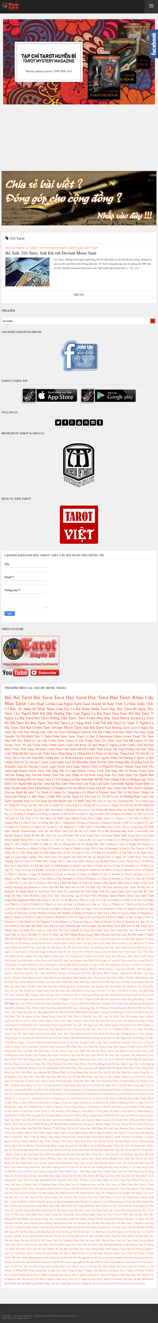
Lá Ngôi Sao (100, 865)
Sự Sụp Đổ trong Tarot (16, 1171)
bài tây (72, 1257)
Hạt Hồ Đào (110, 1072)
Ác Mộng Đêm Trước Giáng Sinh (30, 1270)
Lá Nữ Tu (126, 822)
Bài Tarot (43, 697)
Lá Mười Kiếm (35, 1106)
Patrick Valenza (12, 1141)
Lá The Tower (40, 1111)
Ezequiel (84, 1042)
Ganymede (33, 1046)
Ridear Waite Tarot (22, 1158)
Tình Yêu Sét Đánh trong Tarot (60, 1244)
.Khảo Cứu (142, 697)
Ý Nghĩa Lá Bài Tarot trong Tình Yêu (24, 1279)
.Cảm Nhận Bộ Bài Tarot (19, 753)
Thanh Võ (52, 1188)
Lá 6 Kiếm (79, 904)
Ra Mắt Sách (59, 1154)
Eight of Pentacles (29, 951)
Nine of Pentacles (13, 1137)
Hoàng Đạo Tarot (55, 1068)
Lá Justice (55, 792)
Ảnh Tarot (55, 1283)
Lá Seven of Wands (87, 874)
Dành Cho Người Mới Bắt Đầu (133, 809)
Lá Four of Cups (144, 908)
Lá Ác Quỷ (38, 818)
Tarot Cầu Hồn (28, 986)
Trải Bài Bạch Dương (41, 1223)
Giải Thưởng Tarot (88, 956)
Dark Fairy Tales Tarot (63, 1033)
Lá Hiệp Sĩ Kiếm (29, 844)
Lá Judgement (67, 822)
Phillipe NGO (133, 977)
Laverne (8, 1089)
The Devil (76, 1188)
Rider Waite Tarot (95, 709)
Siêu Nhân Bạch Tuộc (27, 1163)
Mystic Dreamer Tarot (15, 977)
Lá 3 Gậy (101, 900)
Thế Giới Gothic (82, 1210)
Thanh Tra (41, 1188)
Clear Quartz (11, 1025)
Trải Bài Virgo (12, 1240)
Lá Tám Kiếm (86, 1111)
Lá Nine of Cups (117, 913)
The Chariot (64, 1188)
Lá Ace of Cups (93, 839)
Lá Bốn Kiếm (26, 1102)
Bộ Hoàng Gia (26, 943)
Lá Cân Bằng (16, 813)
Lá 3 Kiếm (113, 900)
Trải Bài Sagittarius (117, 1231)
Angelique (95, 1003)
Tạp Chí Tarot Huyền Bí (45, 1249)
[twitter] (58, 422)
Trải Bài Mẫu (23, 995)
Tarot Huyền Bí (94, 704)
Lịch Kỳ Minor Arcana (81, 788)
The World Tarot (131, 1197)
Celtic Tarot (66, 1021)
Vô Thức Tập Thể (59, 934)
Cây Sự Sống (97, 947)
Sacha (98, 1158)
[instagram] (93, 422)
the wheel (103, 1266)
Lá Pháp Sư (99, 753)
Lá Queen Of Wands (121, 813)
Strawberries (66, 1163)
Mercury (134, 1120)
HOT (94, 895)
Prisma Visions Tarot (128, 766)
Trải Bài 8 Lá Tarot (134, 1219)
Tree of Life (78, 887)
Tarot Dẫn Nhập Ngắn (49, 1176)
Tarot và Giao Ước (47, 930)
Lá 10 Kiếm (127, 865)
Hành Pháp (122, 1068)
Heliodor (120, 1059)
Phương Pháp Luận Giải (138, 796)
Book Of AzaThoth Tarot (42, 891)
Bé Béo (36, 835)
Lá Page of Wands (71, 848)
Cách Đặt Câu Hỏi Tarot (48, 947)
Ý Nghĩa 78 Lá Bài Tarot (126, 857)
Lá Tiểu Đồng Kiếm (28, 852)
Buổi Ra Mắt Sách (76, 939)
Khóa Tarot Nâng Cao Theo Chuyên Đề (34, 1085)
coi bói (97, 1257)
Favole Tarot (70, 951)
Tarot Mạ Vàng (65, 1180)
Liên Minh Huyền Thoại (56, 1089)
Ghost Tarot (130, 951)
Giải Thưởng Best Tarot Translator (51, 1055)
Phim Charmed (53, 1141)
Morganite (89, 1124)
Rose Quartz (81, 1158)
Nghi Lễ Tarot (12, 857)
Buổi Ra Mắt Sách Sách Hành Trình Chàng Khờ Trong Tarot (81, 1012)
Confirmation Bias (28, 1025)
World (7, 1257)
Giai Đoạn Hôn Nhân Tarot (69, 1046)
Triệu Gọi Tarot (104, 1214)
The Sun (128, 930)
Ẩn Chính (118, 775)
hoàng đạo (148, 1257)
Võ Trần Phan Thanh (22, 1253)
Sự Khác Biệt (143, 982)
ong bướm (115, 1262)
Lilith (29, 1089)
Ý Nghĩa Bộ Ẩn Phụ (27, 1275)
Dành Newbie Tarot (101, 762)
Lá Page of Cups (85, 813)
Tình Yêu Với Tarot (87, 1244)
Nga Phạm (66, 977)
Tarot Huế (115, 1176)
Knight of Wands (70, 865)
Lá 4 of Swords (124, 1094)
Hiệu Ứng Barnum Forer (54, 1064)
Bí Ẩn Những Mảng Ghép (47, 1016)
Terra (25, 1188)
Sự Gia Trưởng (96, 1167)
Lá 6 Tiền (91, 904)
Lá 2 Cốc (55, 839)
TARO (68, 1171)
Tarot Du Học (30, 1176)
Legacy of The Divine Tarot (82, 740)
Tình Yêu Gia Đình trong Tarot (27, 1244)
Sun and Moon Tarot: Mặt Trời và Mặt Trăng (122, 925)
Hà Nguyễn (101, 1068)
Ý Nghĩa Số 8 (108, 1279)
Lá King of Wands (48, 813)
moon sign (71, 1262)
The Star (8, 1197)
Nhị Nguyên (147, 1132)
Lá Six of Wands (115, 917)
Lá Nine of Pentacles (138, 913)
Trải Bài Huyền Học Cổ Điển (65, 801)
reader (140, 934)
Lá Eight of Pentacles (80, 1102)
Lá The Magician (64, 826)
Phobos (102, 1141)
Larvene (149, 1085)
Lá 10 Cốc (54, 900)
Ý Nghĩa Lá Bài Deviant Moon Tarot (57, 1275)
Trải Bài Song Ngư (23, 1236)
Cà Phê (145, 861)
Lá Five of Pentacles (102, 908)
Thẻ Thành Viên (27, 1210)
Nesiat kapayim (137, 1128)
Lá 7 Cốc (102, 904)
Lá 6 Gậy (67, 904)
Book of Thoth (22, 835)
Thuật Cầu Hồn (133, 1201)
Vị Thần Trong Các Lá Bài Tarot (85, 1253)
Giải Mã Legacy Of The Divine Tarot (53, 1051)
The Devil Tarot (90, 1188)
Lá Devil (145, 818)
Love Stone (136, 1089)
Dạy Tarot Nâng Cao (138, 1038)
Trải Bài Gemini (31, 1227)
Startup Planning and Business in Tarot (26, 887)
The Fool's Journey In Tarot (73, 930)
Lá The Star (26, 1111)
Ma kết (61, 1120)
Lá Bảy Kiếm (11, 1102)
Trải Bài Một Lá (27, 1231)
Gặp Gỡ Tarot (83, 895)
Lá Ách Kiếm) (126, 1111)
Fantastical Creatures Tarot (123, 1042)
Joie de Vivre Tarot (30, 1081)
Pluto (37, 1150)
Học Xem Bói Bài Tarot (131, 713)
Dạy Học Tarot (120, 709)
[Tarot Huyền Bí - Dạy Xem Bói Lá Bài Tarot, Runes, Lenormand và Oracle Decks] (10, 7)
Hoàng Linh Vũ (37, 1068)
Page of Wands (145, 1137)
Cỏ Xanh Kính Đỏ (71, 757)
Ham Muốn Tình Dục (15, 1059)
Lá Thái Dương (71, 1111)
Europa (62, 1042)
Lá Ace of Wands (76, 869)
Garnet (97, 951)
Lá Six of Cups (74, 917)
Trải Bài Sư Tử (61, 1236)
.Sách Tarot (130, 727)
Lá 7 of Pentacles (35, 1098)
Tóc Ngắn (9, 1249)
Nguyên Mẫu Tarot (118, 882)
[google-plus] (72, 422)
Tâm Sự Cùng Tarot (90, 1240)
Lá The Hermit (59, 921)
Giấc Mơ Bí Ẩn (99, 1055)
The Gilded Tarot (99, 930)
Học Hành (122, 1072)
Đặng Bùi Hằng (136, 999)
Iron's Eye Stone (145, 1076)
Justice (52, 1081)
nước (106, 1262)
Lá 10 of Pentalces (54, 1094)
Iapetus (103, 1076)
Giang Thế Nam (127, 1046)
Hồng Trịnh (93, 1076)
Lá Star (99, 848)
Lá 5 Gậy (78, 839)
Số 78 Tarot (82, 1167)
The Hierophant (46, 1193)
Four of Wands (85, 951)
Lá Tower (126, 878)
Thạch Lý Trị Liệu (35, 740)
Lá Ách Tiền (23, 925)
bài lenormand (129, 995)
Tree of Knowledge (85, 1214)
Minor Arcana (130, 718)
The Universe (66, 1197)
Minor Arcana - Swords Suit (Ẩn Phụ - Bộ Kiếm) (77, 973)
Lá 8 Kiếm (38, 869)
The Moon (143, 986)
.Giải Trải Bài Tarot (106, 723)
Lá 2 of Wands (89, 1094)
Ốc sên (91, 1283)
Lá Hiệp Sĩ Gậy (28, 822)
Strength (91, 925)
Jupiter (44, 1081)
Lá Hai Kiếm (108, 1102)
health (138, 1257)
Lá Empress (58, 788)
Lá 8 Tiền (148, 904)
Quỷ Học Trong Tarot (121, 753)
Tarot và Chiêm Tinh (24, 930)
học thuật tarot (45, 1262)
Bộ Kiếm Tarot (117, 1016)
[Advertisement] (79, 138)
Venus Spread (127, 1249)
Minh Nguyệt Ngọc (23, 1124)
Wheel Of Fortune (83, 995)
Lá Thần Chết (82, 826)
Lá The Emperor (40, 921)
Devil (52, 1038)
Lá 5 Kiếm (33, 904)
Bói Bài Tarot (18, 697)
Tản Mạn (64, 1249)
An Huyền (21, 891)
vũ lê (56, 999)
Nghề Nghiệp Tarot (32, 857)
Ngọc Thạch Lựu (97, 977)
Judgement (23, 900)
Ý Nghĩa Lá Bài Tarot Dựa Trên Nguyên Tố (131, 1275)
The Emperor (133, 1188)
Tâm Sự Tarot (109, 1240)
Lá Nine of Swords (15, 874)
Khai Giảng (73, 1081)
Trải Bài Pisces (99, 1231)
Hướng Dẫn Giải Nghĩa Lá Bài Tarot (82, 713)
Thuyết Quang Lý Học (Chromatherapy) (58, 1201)
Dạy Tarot (76, 697)
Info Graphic (114, 1076)
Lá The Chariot (135, 848)
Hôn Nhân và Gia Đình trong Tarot (40, 960)
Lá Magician (106, 766)
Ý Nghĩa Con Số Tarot (71, 999)
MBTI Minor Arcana (49, 969)
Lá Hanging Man (125, 1102)
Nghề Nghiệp (80, 977)
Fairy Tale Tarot (56, 895)
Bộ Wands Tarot (43, 943)
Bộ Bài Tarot (14, 723)
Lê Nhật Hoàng (142, 1111)
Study (76, 1163)
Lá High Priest (142, 1102)
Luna (145, 1089)
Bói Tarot (41, 718)
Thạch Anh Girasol (20, 1206)
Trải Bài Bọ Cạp (81, 1223)
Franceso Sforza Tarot (15, 1046)
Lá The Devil (22, 921)
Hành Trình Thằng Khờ (141, 1068)
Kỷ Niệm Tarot (109, 1085)
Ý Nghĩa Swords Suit (90, 1279)
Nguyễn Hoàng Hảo (107, 1132)
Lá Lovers (101, 805)
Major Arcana (122, 736)
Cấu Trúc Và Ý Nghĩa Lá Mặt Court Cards (120, 1029)
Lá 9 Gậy (50, 869)
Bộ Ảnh (85, 891)
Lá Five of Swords (121, 869)
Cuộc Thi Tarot (85, 1025)
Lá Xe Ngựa (140, 852)
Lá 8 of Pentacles (54, 1098)
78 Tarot (25, 861)
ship (127, 1262)
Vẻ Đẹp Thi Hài (59, 1253)
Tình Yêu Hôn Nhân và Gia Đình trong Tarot (81, 775)
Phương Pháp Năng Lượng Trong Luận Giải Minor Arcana (67, 1145)
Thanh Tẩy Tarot (114, 749)
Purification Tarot (81, 1150)
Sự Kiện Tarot (111, 1167)
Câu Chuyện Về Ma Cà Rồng (65, 1029)
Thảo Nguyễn (140, 1206)
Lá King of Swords (110, 822)
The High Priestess (65, 1193)
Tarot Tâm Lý (118, 792)
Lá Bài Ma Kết (123, 1098)
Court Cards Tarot (107, 943)
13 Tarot (149, 999)
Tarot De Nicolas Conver (32, 766)
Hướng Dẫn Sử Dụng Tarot (34, 779)
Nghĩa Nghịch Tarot (28, 1132)
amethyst (38, 1257)
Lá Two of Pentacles (123, 921)
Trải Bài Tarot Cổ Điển (82, 1236)
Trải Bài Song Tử (43, 1236)
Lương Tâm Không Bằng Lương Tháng (82, 1115)
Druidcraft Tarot (145, 947)
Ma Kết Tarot (35, 1120)
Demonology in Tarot (15, 1038)
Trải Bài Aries (22, 1223)
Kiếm (98, 1085)
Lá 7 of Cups (19, 1098)
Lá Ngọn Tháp (76, 1106)
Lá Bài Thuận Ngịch (143, 1098)
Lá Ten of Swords (131, 874)
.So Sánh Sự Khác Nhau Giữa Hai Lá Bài (49, 709)
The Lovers (116, 930)
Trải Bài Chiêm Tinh (34, 727)
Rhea (142, 1154)
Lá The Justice (11, 1111)
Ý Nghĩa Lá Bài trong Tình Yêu (61, 1279)
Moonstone (77, 1124)
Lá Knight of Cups (87, 965)
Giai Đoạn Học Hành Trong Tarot (101, 1046)
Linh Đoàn (86, 865)
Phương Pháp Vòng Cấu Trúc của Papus (119, 1145)
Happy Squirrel (70, 1059)
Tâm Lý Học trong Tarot (18, 809)
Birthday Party (23, 1008)
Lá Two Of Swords (143, 878)
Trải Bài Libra (119, 1227)
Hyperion (89, 1068)
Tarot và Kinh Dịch (80, 986)
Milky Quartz (146, 1120)
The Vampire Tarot (84, 1197)
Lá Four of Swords (143, 869)
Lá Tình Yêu (11, 882)
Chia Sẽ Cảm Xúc (107, 801)
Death (7, 895)
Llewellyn (75, 1089)
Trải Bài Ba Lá (77, 831)
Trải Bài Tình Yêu (144, 1236)
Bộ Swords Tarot (135, 1016)
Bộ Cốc (14, 943)
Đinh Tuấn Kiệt (124, 1279)
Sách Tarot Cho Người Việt (60, 857)
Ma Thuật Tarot (40, 925)
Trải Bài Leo (104, 1227)
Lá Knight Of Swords (137, 844)
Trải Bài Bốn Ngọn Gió (103, 1223)
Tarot (59, 697)
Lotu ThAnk (42, 839)
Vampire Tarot (37, 995)
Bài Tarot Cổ (121, 1012)
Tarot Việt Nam (44, 986)
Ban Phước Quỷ (58, 939)
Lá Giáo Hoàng (36, 913)
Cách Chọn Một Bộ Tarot (139, 891)
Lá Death (42, 792)
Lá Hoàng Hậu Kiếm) (57, 913)
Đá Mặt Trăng (42, 1283)
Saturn (105, 1158)
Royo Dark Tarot (64, 982)
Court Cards (117, 891)
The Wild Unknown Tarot (107, 1197)
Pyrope (94, 1150)
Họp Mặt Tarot (59, 1076)
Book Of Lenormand (68, 891)
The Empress (147, 1188)
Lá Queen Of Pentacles (17, 826)
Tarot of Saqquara (41, 1184)
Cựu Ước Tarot (20, 1033)
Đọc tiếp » (135, 268)
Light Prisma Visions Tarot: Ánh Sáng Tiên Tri (99, 770)
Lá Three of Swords (109, 878)
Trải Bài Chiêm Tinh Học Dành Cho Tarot (118, 732)
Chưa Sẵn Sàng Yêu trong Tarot (105, 1021)
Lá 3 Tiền (124, 900)
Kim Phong (19, 796)
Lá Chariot (117, 818)
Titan (151, 1210)
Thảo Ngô (65, 990)
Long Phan (144, 960)
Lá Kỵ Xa (22, 1106)
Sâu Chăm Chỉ (54, 1167)
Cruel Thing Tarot (47, 1025)
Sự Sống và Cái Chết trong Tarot (136, 1167)
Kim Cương (62, 1085)
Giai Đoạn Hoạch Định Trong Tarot (121, 835)
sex (123, 1262)
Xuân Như (27, 1257)
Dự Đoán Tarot (37, 895)
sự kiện (55, 1266)
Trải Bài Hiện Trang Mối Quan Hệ (58, 1227)
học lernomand (29, 1262)
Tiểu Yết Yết (84, 857)
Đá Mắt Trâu (14, 1283)
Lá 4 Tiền (9, 904)
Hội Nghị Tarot (67, 960)
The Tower (140, 930)
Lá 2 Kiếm (141, 865)
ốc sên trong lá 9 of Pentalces (111, 1283)
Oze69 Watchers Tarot (125, 1137)
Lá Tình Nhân (78, 779)
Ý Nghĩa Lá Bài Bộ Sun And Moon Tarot (105, 999)
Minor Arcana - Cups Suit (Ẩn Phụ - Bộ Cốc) (122, 969)
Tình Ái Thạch (146, 1244)
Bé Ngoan (27, 1016)
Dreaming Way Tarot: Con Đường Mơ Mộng (90, 809)
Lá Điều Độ (64, 882)
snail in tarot (11, 1266)
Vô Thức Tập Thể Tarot (99, 887)
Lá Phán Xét (102, 813)
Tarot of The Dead (60, 1184)
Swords (89, 1163)
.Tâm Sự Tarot (55, 732)
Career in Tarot (29, 1021)
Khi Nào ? (85, 1081)
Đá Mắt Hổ (139, 1279)
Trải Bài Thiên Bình (123, 1236)
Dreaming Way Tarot (129, 801)
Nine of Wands (32, 1137)
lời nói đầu (59, 1262)
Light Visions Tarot (85, 766)
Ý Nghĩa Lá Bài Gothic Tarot (124, 745)
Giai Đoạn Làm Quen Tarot (100, 783)
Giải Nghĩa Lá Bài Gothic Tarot (131, 1051)
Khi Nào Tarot (99, 1081)
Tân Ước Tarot (124, 1240)
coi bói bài (107, 1257)
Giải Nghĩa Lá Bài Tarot (51, 956)
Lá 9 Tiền (61, 869)
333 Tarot (31, 248)
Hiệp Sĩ (138, 1059)
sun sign (23, 1266)
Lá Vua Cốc (25, 882)
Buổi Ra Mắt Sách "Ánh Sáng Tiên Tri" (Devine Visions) (88, 1008)
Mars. (126, 1120)
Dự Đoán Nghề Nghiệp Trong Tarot (73, 818)
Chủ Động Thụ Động (134, 1021)
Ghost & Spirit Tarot (113, 951)
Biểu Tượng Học (49, 757)
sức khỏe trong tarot (39, 1266)
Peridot (25, 1141)
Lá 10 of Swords (73, 1094)
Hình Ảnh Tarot (12, 1072)
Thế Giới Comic (65, 1210)
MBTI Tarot (67, 969)
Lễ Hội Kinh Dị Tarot (115, 1115)
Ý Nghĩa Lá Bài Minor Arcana (92, 1275)
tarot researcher (37, 999)
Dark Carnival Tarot (39, 1033)
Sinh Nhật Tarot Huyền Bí (87, 982)
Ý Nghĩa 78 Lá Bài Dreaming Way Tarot (110, 831)
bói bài (141, 995)
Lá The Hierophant (107, 965)
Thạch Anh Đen (92, 1206)
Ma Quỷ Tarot (49, 1120)
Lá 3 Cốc (90, 900)
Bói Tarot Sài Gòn (51, 835)
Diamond (81, 1038)
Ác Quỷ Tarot (54, 1270)
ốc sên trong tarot (136, 1283)
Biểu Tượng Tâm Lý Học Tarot (60, 861)
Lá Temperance (72, 792)
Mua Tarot (15, 703)
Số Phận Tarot (128, 982)
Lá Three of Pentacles (85, 878)
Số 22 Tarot (69, 1167)
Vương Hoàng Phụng (80, 934)
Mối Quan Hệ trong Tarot (105, 1128)
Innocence (127, 1076)
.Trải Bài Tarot (57, 723)
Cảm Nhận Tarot (46, 753)
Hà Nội (111, 1068)
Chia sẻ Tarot (75, 943)
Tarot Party (120, 1180)
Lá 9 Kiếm (22, 908)
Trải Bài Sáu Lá (136, 1231)
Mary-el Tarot (57, 925)
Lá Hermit (123, 839)
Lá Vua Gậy (119, 826)
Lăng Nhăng (55, 1115)
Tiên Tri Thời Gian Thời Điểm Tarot (23, 1214)
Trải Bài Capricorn (144, 1223)
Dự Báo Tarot (41, 783)
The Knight (124, 1193)
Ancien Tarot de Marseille (75, 1003)
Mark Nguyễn (81, 969)
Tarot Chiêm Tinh (107, 1171)
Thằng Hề (148, 805)
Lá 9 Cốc (9, 908)
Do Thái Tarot (20, 895)
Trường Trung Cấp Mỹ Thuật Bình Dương (101, 1219)
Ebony (13, 1042)
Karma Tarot (81, 960)
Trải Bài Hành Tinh (27, 736)
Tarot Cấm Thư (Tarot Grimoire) (134, 788)
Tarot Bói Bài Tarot (59, 887)
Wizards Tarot (108, 934)
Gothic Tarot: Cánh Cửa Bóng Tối (70, 745)
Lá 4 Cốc (136, 900)
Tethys (31, 1188)
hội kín (14, 999)
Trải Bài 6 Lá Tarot (127, 990)
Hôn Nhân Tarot (30, 1072)
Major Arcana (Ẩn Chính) (109, 1120)
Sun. (82, 1163)
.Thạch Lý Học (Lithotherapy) (94, 736)
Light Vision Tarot (60, 766)
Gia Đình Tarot (47, 1046)
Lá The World (55, 1111)
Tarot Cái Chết (125, 1171)
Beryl (49, 818)
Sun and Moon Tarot (56, 831)
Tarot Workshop (61, 986)
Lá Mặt (47, 1106)
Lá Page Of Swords (49, 848)
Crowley (122, 943)
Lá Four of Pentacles (15, 913)
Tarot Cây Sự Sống (144, 1171)
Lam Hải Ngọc (125, 1085)
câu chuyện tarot (101, 857)
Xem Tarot (115, 995)
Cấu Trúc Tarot (112, 947)
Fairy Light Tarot (99, 1042)
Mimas (8, 1124)
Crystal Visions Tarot (128, 861)
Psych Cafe (65, 1150)
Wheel (96, 934)
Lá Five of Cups (81, 908)
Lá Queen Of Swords (42, 826)
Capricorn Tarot (12, 1021)
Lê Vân (12, 969)
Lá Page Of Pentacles (39, 874)
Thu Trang (36, 990)
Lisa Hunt (38, 1089)
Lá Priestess (116, 1106)
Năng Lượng (47, 1137)
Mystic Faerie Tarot (38, 977)
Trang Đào (68, 1214)
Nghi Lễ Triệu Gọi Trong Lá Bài (90, 882)
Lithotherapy (42, 788)
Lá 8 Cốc (137, 904)
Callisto (149, 1016)
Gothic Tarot (56, 740)
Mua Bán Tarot (108, 718)
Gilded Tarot (54, 749)
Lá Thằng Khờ (82, 753)
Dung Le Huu (100, 1038)
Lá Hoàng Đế (87, 805)
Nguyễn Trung (126, 1132)
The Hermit (116, 986)
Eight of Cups (11, 951)
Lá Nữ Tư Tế (67, 813)
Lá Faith (96, 1102)
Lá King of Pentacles (87, 822)
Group (70, 895)
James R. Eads (11, 1081)
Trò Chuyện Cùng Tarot (41, 1219)
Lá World (38, 882)
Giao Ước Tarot (145, 951)
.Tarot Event (86, 718)
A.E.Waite (36, 861)
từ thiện (142, 1266)
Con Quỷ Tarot (90, 943)
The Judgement (110, 1193)
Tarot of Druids (23, 1184)
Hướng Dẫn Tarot (63, 718)
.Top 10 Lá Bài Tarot (44, 809)
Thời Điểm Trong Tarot (83, 990)
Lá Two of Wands (91, 852)
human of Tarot (12, 1262)
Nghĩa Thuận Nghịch (85, 1132)
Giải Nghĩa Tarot (69, 704)
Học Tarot (98, 697)
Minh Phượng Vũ (43, 1124)
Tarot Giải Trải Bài (72, 1176)
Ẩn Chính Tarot (112, 740)
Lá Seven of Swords (63, 874)
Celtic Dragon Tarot (48, 1021)
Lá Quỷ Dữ (88, 848)
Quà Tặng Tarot (107, 1150)
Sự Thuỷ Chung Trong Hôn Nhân (46, 1171)
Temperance (15, 1188)
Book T (61, 809)
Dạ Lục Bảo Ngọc (117, 1038)
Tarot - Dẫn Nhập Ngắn (84, 1171)
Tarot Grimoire (13, 801)
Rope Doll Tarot (65, 1158)
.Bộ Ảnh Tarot (14, 248)
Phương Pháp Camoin (127, 1141)
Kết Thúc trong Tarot (127, 960)
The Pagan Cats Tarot (142, 1193)
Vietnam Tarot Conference (59, 995)
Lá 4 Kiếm (148, 900)
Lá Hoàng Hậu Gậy (48, 822)
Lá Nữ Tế (104, 1106)
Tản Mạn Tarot (77, 1249)
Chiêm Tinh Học (100, 891)
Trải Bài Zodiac (41, 775)
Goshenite (125, 1055)
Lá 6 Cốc (56, 904)
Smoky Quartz (46, 1163)
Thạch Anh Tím (57, 1206)
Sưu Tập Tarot (113, 982)
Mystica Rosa (136, 1124)
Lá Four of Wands (46, 965)
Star (57, 1163)
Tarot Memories (48, 1180)
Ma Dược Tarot (19, 1120)
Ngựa (137, 1132)
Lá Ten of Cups (133, 917)
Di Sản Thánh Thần (65, 1038)
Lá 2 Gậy (66, 839)
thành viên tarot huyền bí (123, 1266)
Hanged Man (35, 1059)
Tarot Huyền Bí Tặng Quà (95, 1176)
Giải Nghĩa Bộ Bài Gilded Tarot (21, 956)
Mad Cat (70, 1120)
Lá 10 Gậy (114, 865)
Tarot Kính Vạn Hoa (28, 1180)
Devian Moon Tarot (38, 1038)
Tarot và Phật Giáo (100, 1184)
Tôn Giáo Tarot (24, 1249)
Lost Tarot (86, 1089)
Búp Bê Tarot (90, 1016)
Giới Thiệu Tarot (108, 956)
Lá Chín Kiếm (41, 1102)
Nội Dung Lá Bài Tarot (84, 1137)
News (151, 852)
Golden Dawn (102, 818)
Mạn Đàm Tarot (24, 1128)
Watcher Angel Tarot (115, 1253)
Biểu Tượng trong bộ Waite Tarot (97, 861)
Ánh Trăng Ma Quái (72, 1270)
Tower (47, 1214)
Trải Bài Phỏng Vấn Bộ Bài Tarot (73, 1231)
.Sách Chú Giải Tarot (25, 757)
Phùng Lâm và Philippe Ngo (128, 779)
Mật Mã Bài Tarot (99, 779)
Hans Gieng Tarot (52, 1059)
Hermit (129, 1059)
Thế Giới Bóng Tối (46, 1210)
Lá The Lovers (141, 813)
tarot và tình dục (88, 1266)
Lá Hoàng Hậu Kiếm (66, 965)
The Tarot (19, 1197)
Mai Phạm (98, 745)
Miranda (58, 1124)
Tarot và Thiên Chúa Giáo (125, 1184)
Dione (89, 1038)
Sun (104, 982)
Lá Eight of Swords (60, 908)
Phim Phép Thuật (71, 1141)
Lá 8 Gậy (26, 869)
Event (60, 951)
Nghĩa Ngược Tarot (64, 1132)
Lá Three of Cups (79, 921)
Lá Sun (122, 848)
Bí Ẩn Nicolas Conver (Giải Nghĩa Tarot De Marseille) (54, 762)
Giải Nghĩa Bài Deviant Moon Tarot (93, 1051)
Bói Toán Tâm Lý (72, 1016)
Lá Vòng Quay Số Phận (140, 826)
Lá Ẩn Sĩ (116, 796)
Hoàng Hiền (122, 762)
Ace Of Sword (28, 1003)
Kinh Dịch (93, 960)
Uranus (115, 1249)
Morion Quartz (103, 1124)
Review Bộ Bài (133, 805)
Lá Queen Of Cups (143, 822)
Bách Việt (15, 1016)
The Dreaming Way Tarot (112, 1188)
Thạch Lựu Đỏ (125, 1206)
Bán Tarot (120, 697)
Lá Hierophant (71, 805)
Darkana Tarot (128, 947)
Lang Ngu (139, 1085)
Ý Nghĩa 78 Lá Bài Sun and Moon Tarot (104, 1270)
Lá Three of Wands (100, 921)
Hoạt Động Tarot (74, 1068)
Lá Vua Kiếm (109, 852)
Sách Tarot (40, 1167)
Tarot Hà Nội (128, 1176)
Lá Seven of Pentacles (54, 917)
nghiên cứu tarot (86, 1262)
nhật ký (99, 1262)
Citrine (150, 1021)
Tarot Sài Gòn (146, 1180)
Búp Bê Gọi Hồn (121, 939)
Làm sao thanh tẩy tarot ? (20, 792)
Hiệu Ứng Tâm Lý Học (80, 1064)
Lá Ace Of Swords (38, 908)
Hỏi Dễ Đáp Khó (77, 1076)
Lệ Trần (130, 1115)
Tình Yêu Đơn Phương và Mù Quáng (117, 1244)
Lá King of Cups (114, 844)
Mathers (93, 969)
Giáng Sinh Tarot (13, 1051)
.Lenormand (141, 831)
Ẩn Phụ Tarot (35, 723)
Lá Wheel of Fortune (95, 792)
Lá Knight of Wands (81, 913)
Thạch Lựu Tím (109, 1206)
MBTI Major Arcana (27, 969)
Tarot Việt (9, 1184)
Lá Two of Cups (71, 852)
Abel (17, 1003)
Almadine (57, 1003)
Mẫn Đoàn (55, 977)
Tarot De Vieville (13, 1176)
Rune (91, 1158)
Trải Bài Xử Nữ (28, 1240)
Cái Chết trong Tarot (37, 1029)
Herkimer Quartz (107, 895)
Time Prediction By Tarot (134, 1210)
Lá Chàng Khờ (80, 723)
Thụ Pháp (97, 1210)
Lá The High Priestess (25, 878)
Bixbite (36, 1008)
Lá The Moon (45, 878)
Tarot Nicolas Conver (85, 1180)
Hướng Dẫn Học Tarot (139, 749)
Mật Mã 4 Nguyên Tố (44, 1128)
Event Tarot (73, 1042)
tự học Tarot (129, 887)
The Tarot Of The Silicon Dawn (41, 1197)
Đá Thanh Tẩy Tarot (22, 938)
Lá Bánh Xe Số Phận (98, 869)
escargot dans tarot (124, 1257)
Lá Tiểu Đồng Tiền (50, 852)
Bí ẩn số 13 (106, 939)
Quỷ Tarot (91, 248)
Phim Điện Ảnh (89, 1141)
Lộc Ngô (139, 1115)
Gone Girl (113, 1055)
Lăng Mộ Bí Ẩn (40, 1115)
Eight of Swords (26, 1042)
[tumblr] (100, 422)
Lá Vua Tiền (125, 852)
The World (24, 990)
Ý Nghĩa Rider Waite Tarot (58, 736)
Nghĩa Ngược (46, 1132)
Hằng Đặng (65, 753)
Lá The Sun (124, 965)
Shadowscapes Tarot (32, 831)
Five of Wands (145, 1042)
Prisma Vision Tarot (141, 770)
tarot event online (69, 1266)
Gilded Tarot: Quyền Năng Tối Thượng (108, 757)
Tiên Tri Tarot (18, 934)
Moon (67, 1124)
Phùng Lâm (76, 248)
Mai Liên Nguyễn (85, 1120)
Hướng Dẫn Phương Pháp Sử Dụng (57, 1072)
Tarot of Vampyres (80, 1184)
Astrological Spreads (78, 732)
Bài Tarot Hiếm (136, 1012)
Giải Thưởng (71, 956)
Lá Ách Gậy (50, 882)
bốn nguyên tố (85, 1257)
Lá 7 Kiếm (114, 904)
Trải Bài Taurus (103, 1236)
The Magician (129, 986)
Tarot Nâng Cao (105, 1180)
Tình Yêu (91, 801)
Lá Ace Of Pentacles (74, 1098)
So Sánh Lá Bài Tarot (142, 882)
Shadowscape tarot (76, 925)
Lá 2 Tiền (79, 900)
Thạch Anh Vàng (74, 1206)
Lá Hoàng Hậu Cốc (70, 844)
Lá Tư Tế (103, 796)
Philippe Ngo (37, 1141)
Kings (72, 1085)
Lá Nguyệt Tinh (60, 1106)
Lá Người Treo (116, 805)
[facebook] (65, 422)
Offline (121, 977)
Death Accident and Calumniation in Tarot (122, 1033)
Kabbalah (61, 1081)
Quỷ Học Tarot (123, 1150)
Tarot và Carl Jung (35, 801)
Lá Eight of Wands (26, 965)
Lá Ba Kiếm (109, 1098)
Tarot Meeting (113, 727)
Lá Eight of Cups (59, 1102)
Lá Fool (148, 718)
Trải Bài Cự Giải (13, 1227)
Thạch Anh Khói (39, 1206)
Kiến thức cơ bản (85, 1085)
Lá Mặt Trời (53, 796)
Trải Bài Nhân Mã (46, 1231)
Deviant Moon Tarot (53, 248)
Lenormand (20, 1089)
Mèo (12, 1128)
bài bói (117, 887)
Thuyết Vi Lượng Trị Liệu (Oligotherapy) (102, 1201)
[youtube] (79, 422)
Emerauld (41, 1042)
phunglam (23, 999)
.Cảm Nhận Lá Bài (41, 704)
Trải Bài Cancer (125, 1223)
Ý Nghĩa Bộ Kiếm (135, 1270)
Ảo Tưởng (82, 1283)
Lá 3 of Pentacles (106, 1094)
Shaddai (114, 1158)
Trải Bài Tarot (93, 727)
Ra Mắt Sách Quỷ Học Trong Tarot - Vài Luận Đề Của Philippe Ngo (103, 1154)
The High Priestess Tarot (88, 1193)
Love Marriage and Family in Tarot (111, 1089)
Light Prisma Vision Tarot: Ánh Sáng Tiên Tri (40, 770)
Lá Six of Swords (109, 874)
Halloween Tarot (145, 1055)
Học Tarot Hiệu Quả (40, 1076)
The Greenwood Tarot (26, 1193)
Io (135, 1076)
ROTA (48, 1154)
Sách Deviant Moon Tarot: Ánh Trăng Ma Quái (119, 1163)
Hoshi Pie (23, 1068)
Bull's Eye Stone (49, 1008)
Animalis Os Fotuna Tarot (115, 1003)
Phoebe (110, 1141)
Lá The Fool (88, 796)
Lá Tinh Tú (136, 965)
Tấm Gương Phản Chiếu (98, 1249)
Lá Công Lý (110, 839)
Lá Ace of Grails (93, 1098)
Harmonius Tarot (88, 1059)
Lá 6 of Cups (138, 1094)
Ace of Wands (41, 939)
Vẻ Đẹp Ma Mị (42, 1253)
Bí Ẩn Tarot (93, 939)
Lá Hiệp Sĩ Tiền (49, 844)
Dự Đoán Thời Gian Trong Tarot (81, 835)
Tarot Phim (132, 1180)
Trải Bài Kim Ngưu (87, 1227)
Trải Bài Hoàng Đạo (17, 775)
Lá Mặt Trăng (36, 796)
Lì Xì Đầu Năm (23, 1115)
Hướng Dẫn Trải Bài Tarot (89, 1072)
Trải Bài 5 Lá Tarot (106, 990)
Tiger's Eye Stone (111, 1210)
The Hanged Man (100, 986)
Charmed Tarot (80, 1021)
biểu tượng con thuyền (56, 1257)
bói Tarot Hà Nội (126, 934)
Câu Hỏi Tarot (89, 1029)
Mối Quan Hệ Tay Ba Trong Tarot (74, 1128)
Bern (13, 1008)
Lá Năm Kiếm (92, 1106)
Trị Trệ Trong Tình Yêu (50, 1240)
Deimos (150, 1033)
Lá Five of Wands (124, 908)
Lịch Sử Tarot (104, 788)
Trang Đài (56, 1214)
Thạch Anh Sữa (51, 990)
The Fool (9, 1193)
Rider (36, 1158)
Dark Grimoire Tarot (87, 1033)
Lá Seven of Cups (31, 917)
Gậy (133, 1055)
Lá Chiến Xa (56, 805)
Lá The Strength (63, 878)
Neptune (123, 1128)
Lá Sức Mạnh (70, 796)
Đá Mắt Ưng (28, 1283)
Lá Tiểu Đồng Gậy (101, 826)
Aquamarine (135, 1003)
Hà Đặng (136, 762)
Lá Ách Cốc (143, 921)
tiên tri (49, 999)
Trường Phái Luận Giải (67, 1219)
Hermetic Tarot (125, 956)
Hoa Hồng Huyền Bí (104, 1064)
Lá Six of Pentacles (94, 917)
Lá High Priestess (140, 839)
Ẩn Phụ (141, 887)
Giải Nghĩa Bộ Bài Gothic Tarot (83, 749)
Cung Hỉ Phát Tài (67, 1025)
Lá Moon (32, 848)
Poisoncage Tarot (50, 1150)
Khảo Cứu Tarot (39, 900)
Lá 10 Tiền (67, 900)
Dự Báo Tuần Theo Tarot (66, 783)
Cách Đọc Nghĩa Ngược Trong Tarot (112, 1025)
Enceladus (52, 1042)
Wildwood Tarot (101, 995)
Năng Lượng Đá (63, 1137)
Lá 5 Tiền (45, 904)
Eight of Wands (48, 951)
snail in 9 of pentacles (142, 1262)
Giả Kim (28, 1051)
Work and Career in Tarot (140, 1253)
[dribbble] (86, 422)
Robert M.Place (48, 1158)
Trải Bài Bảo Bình (62, 1223)
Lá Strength (110, 848)
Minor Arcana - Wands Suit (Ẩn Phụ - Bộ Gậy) (129, 973)
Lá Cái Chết (132, 818)
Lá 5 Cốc (21, 904)
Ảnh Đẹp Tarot (69, 1283)
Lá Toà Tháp (23, 818)
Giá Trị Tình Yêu (145, 1046)
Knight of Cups (108, 960)
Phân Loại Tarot (47, 982)
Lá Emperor (31, 813)
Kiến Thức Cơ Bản (121, 704)
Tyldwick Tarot (71, 1240)
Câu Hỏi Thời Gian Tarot (75, 947)
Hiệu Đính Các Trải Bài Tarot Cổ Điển (38, 865)
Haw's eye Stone (106, 1059)
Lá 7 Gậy (15, 869)
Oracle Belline (105, 1137)
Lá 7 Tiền (126, 904)
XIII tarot (16, 1257)
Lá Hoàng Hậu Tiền (93, 844)
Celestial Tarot (59, 943)
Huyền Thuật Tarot (129, 895)
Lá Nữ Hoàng (60, 779)
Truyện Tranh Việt (123, 1214)
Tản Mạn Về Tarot (37, 934)
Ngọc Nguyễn (12, 831)
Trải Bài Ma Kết (135, 1227)
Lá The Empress (145, 1106)
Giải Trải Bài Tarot (81, 1055)
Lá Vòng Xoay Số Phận (106, 1111)
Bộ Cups (103, 1016)
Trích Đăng (22, 1219)
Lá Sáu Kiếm (129, 1106)
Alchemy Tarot (43, 1003)
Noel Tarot (112, 977)
